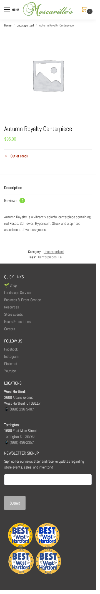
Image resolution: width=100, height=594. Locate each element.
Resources (11, 307)
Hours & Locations (17, 321)
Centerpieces (47, 257)
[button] (85, 10)
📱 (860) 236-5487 (19, 409)
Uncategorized (25, 25)
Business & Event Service (22, 299)
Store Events (13, 314)
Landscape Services (18, 292)
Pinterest (11, 363)
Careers (9, 328)
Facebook (11, 349)
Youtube (10, 370)
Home (7, 25)
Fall (60, 257)
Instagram (11, 356)
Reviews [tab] (13, 200)
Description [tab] (13, 187)
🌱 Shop (11, 285)
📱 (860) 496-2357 (19, 442)
